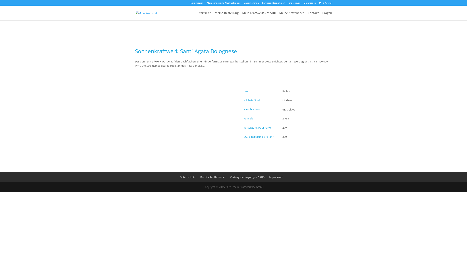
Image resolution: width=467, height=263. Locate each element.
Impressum (294, 3)
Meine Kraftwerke (291, 13)
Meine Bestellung (227, 13)
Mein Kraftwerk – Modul (259, 13)
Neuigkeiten (196, 3)
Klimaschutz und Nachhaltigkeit (223, 3)
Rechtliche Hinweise (212, 177)
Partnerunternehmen (273, 3)
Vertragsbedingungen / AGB (247, 177)
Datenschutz (188, 177)
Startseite (204, 13)
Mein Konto (310, 3)
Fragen (327, 13)
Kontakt (313, 13)
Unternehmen (251, 3)
